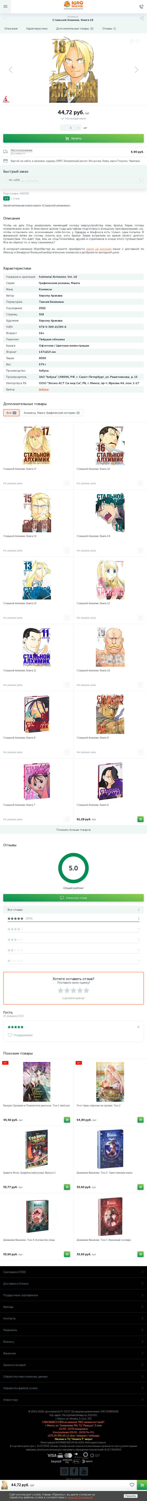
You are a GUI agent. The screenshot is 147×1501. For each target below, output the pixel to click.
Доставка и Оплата (15, 1283)
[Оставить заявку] (67, 483)
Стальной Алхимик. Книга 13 (19, 603)
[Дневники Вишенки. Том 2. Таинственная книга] (110, 1149)
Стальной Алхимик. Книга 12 (93, 603)
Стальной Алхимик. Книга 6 (93, 804)
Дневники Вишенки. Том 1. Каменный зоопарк (104, 1239)
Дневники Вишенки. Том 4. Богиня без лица (29, 1239)
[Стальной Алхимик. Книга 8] (110, 714)
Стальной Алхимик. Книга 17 (19, 468)
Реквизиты (10, 1330)
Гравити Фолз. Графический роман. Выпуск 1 (29, 1172)
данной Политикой (80, 1497)
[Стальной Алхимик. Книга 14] (110, 512)
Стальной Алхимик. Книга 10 (93, 670)
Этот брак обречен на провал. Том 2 (98, 1105)
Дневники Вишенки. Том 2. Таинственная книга (104, 1172)
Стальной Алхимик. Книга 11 (19, 670)
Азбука (44, 389)
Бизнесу (8, 1341)
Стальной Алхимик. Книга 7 (19, 804)
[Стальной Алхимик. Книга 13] (36, 579)
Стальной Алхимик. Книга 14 (93, 536)
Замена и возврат (14, 1365)
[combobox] (11, 180)
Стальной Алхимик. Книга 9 (19, 737)
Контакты (9, 1318)
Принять (130, 1496)
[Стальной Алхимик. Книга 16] (110, 445)
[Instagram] (64, 1471)
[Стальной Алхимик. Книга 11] (36, 647)
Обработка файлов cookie (20, 1388)
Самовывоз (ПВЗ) (14, 1272)
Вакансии (9, 1353)
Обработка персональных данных (25, 1376)
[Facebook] (74, 1471)
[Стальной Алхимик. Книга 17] (36, 445)
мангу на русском (98, 249)
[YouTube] (83, 1471)
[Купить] (140, 819)
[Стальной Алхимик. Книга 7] (36, 781)
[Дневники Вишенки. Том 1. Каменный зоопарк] (110, 1216)
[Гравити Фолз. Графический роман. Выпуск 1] (36, 1149)
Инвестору (10, 1399)
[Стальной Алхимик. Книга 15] (36, 512)
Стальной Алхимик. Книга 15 (19, 536)
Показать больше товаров (73, 829)
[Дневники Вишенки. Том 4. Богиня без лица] (36, 1216)
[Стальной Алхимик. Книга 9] (36, 714)
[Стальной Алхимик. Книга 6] (110, 781)
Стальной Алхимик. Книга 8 (93, 737)
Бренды (8, 1307)
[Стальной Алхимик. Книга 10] (110, 647)
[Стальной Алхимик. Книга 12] (110, 579)
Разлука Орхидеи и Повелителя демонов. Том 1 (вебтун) (36, 1105)
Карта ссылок (73, 1478)
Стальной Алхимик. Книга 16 (93, 468)
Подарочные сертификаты (20, 1295)
